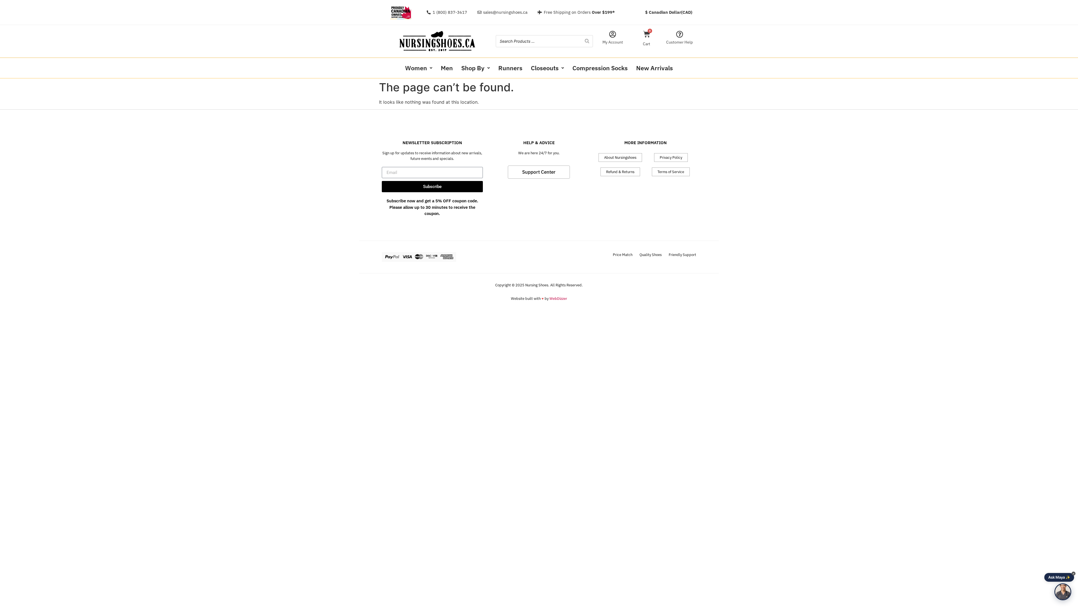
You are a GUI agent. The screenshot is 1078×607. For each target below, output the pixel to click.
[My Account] (612, 34)
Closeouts (545, 68)
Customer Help (679, 42)
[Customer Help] (679, 34)
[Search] (587, 41)
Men (447, 68)
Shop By (473, 68)
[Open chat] (1062, 591)
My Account (612, 42)
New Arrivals (654, 68)
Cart (646, 43)
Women (416, 68)
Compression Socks (600, 68)
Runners (510, 68)
